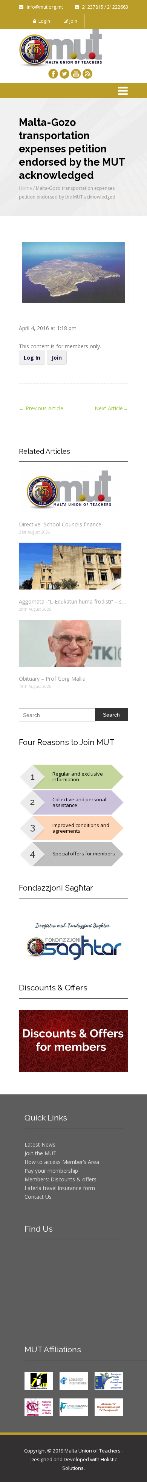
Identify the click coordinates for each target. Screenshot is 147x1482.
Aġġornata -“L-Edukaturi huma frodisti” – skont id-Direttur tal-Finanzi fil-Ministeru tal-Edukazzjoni (73, 601)
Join (72, 21)
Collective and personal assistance (79, 802)
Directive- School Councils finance (60, 524)
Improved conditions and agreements (80, 828)
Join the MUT (40, 1153)
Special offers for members (83, 853)
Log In (32, 357)
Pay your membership (51, 1170)
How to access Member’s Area (61, 1161)
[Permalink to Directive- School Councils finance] (73, 489)
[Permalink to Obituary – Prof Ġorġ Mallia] (73, 643)
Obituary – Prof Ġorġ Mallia (52, 678)
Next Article (111, 408)
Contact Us (38, 1196)
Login (43, 21)
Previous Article (41, 408)
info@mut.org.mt (43, 7)
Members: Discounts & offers (60, 1179)
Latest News (39, 1144)
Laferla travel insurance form (59, 1188)
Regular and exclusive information (77, 776)
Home (25, 188)
